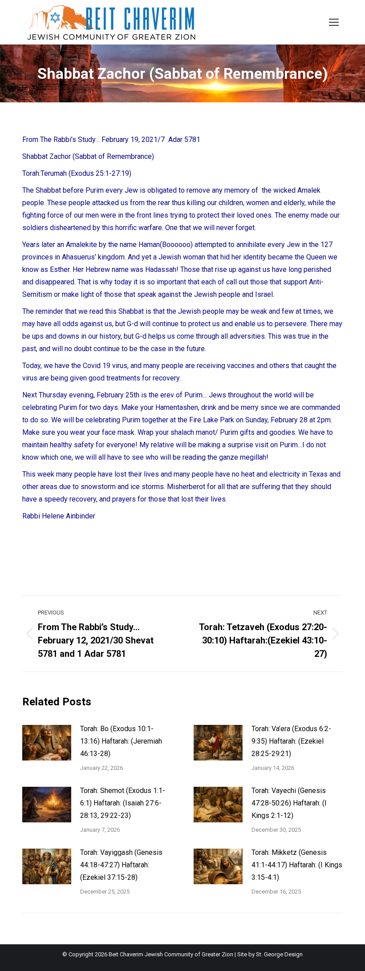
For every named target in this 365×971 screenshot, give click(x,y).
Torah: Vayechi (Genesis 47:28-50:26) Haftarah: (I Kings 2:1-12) (289, 803)
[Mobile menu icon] (334, 22)
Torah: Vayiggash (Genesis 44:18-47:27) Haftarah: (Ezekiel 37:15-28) (121, 865)
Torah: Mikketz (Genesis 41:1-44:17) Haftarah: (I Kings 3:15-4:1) (296, 865)
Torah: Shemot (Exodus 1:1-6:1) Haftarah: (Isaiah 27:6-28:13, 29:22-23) (122, 803)
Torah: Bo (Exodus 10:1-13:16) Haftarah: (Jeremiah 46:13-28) (121, 741)
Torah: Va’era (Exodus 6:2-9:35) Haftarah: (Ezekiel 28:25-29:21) (291, 741)
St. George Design (279, 954)
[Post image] (46, 743)
